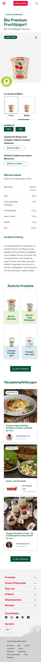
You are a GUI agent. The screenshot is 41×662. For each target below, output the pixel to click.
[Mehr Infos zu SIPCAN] (6, 81)
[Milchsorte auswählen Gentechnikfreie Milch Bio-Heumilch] (16, 164)
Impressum (10, 651)
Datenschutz (22, 651)
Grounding (10, 646)
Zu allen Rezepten (20, 559)
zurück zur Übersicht (14, 14)
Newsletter (10, 657)
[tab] (20, 577)
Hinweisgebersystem (13, 654)
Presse (20, 649)
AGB (25, 654)
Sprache (9, 624)
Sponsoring (10, 649)
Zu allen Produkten (20, 369)
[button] (20, 577)
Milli (19, 646)
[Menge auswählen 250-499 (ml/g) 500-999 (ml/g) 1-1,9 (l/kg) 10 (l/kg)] (14, 148)
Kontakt (27, 646)
